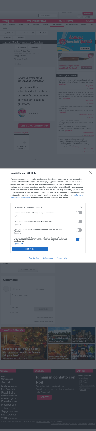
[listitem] (48, 207)
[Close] (91, 173)
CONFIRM (30, 249)
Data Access (48, 258)
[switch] (79, 212)
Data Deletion (33, 258)
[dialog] (48, 215)
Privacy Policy (62, 258)
